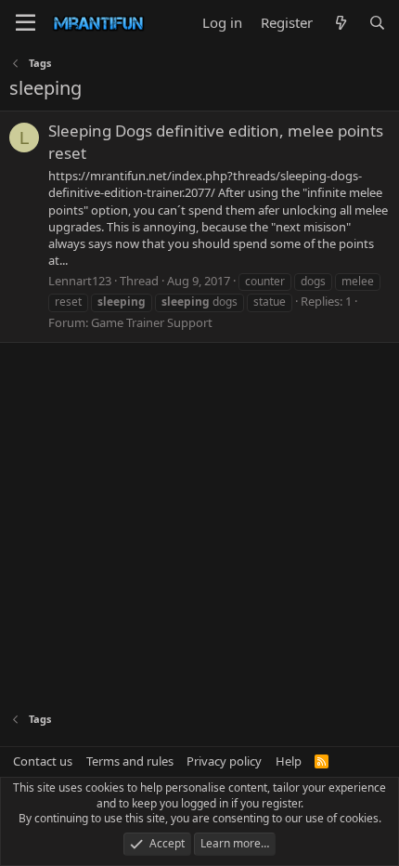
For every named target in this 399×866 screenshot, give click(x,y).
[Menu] (25, 23)
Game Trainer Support (151, 322)
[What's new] (340, 23)
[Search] (377, 23)
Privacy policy (224, 761)
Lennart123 (79, 280)
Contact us (42, 761)
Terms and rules (130, 761)
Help (289, 761)
